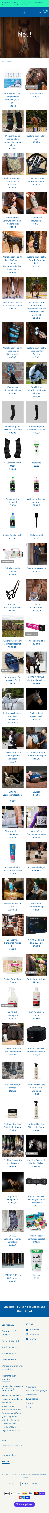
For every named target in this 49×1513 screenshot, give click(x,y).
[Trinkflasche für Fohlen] (13, 554)
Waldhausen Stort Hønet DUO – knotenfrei (12, 181)
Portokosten (31, 1394)
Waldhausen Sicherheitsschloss (12, 389)
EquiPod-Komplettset (12, 1198)
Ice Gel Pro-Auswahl (12, 535)
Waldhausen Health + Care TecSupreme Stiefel (36, 260)
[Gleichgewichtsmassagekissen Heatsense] (13, 699)
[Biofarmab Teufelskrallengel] (36, 889)
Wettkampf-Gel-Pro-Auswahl (36, 500)
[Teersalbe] (36, 448)
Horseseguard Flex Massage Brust (13, 679)
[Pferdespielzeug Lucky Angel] (13, 817)
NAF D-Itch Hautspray (13, 1014)
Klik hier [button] (6, 1461)
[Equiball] (36, 777)
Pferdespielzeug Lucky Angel (12, 833)
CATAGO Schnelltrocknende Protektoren (12, 1239)
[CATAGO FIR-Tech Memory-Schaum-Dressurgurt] (36, 1182)
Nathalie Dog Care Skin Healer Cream (12, 1125)
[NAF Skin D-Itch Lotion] (36, 998)
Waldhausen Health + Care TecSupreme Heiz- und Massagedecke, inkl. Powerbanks (12, 263)
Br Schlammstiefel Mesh (12, 464)
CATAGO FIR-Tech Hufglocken (12, 1277)
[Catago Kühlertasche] (36, 554)
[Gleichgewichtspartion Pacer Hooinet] (13, 626)
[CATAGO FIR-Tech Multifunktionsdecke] (36, 662)
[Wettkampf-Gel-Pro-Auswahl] (36, 484)
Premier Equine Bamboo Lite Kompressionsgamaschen (12, 140)
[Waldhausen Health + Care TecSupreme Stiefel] (36, 242)
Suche (28, 1407)
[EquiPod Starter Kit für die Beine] (13, 1146)
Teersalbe (36, 462)
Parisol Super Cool (12, 979)
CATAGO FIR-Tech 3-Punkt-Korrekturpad (36, 754)
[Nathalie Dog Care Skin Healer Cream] (13, 1109)
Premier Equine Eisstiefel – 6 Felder (13, 428)
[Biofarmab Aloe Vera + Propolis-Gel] (13, 853)
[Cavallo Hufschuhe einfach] (13, 1070)
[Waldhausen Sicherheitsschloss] (13, 373)
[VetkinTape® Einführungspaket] (36, 1221)
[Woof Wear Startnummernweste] (36, 817)
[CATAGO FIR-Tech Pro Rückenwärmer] (36, 1034)
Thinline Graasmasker (36, 606)
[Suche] (40, 12)
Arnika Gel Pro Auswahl (12, 500)
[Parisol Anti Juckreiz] (36, 965)
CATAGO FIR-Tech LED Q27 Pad (36, 941)
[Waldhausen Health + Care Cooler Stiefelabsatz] (13, 333)
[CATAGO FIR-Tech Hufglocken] (13, 1260)
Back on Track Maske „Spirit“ (36, 715)
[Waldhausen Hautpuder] (36, 203)
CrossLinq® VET (36, 93)
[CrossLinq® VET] (36, 79)
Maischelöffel (36, 535)
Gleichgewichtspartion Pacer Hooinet (12, 642)
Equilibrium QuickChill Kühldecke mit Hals (36, 390)
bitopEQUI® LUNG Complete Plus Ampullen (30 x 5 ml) (12, 98)
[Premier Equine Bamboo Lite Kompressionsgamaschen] (13, 121)
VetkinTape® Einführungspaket (36, 1237)
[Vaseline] (36, 1260)
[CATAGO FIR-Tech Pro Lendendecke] (13, 1034)
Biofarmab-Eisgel (36, 867)
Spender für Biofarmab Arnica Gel (12, 943)
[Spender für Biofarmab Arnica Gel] (13, 925)
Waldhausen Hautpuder (36, 219)
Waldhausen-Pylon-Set (36, 137)
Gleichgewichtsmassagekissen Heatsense (12, 716)
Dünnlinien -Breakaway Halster (13, 606)
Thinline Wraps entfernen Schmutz (36, 180)
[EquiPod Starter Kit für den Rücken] (36, 1146)
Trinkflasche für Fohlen (12, 570)
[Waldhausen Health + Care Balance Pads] (13, 288)
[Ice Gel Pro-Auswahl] (13, 521)
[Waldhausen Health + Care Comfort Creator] (36, 333)
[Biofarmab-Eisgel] (36, 853)
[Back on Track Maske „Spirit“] (36, 699)
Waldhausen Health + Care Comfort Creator (36, 351)
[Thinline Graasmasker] (36, 590)
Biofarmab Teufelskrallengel (36, 905)
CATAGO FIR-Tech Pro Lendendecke (12, 1050)
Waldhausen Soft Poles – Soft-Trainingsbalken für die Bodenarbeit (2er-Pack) (36, 308)
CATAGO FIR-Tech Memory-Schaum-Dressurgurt (36, 1199)
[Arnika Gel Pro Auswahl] (13, 484)
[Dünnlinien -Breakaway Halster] (13, 590)
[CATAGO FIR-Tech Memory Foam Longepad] (13, 738)
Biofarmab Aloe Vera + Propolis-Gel (13, 869)
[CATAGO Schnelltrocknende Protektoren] (13, 1221)
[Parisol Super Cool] (13, 965)
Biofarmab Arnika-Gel (13, 905)
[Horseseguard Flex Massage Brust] (13, 662)
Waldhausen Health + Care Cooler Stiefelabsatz (12, 351)
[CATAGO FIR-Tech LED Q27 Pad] (36, 925)
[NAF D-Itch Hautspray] (13, 998)
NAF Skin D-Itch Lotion (36, 1014)
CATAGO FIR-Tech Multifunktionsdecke (36, 679)
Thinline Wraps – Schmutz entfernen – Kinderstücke (12, 220)
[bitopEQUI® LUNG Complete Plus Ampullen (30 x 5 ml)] (13, 79)
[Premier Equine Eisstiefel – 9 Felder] (36, 412)
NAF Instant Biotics (36, 640)
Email (4, 1440)
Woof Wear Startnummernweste (36, 833)
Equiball (36, 792)
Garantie (30, 1403)
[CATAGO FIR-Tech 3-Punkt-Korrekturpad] (36, 738)
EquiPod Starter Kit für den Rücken (36, 1162)
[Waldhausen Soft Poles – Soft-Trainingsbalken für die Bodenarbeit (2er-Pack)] (36, 288)
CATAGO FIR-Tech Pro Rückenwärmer (36, 1050)
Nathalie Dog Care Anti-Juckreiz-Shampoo (36, 1088)
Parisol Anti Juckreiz (36, 979)
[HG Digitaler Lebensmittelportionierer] (13, 777)
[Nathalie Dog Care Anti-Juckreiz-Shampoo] (36, 1070)
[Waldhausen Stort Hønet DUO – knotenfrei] (13, 164)
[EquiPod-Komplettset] (13, 1182)
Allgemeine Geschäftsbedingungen (36, 1388)
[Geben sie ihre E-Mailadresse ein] (21, 1445)
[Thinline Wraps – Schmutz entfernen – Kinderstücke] (13, 203)
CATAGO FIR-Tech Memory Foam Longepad (12, 755)
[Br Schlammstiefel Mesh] (13, 448)
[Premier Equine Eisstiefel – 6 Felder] (13, 412)
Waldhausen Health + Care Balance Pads (12, 304)
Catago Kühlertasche (36, 568)
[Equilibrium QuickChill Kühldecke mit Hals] (36, 373)
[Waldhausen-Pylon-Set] (36, 121)
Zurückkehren (32, 1399)
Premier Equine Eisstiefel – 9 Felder (36, 428)
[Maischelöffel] (36, 521)
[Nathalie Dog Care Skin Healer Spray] (36, 1109)
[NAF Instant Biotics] (36, 626)
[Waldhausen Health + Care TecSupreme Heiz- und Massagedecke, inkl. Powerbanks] (13, 242)
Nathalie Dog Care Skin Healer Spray (36, 1125)
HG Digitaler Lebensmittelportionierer (12, 795)
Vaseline (36, 1275)
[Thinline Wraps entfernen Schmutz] (36, 164)
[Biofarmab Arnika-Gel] (13, 889)
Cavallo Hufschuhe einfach (13, 1086)
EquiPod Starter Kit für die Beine (13, 1162)
